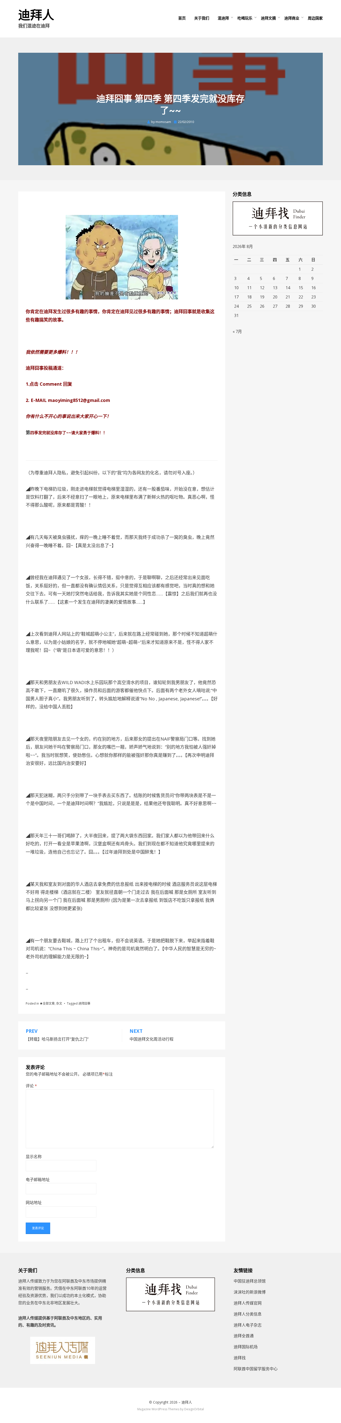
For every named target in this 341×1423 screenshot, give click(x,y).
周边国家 (315, 17)
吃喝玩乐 (244, 17)
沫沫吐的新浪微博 (250, 1292)
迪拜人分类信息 (248, 1314)
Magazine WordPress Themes (158, 1409)
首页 (182, 17)
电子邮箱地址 (38, 1179)
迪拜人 (36, 15)
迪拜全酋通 (244, 1336)
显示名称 (34, 1156)
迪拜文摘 (268, 17)
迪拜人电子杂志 (248, 1325)
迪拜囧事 (84, 1003)
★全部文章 (47, 1003)
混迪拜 (223, 17)
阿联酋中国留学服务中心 (256, 1369)
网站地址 (34, 1202)
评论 (31, 1086)
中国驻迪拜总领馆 (250, 1281)
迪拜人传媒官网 (248, 1303)
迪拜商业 (291, 17)
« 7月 (237, 331)
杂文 (59, 1003)
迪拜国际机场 (246, 1347)
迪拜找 (240, 1358)
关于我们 (201, 17)
